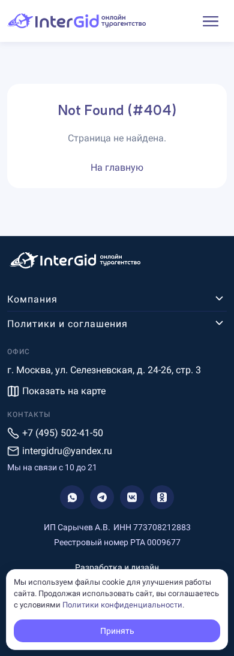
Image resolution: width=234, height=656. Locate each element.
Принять (117, 631)
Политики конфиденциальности (122, 604)
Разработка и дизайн (117, 567)
